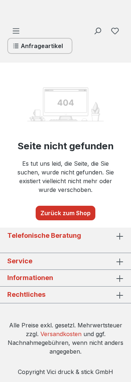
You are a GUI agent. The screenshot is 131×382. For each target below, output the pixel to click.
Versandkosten (61, 334)
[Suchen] (97, 30)
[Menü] (16, 30)
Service (19, 261)
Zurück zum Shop (65, 213)
